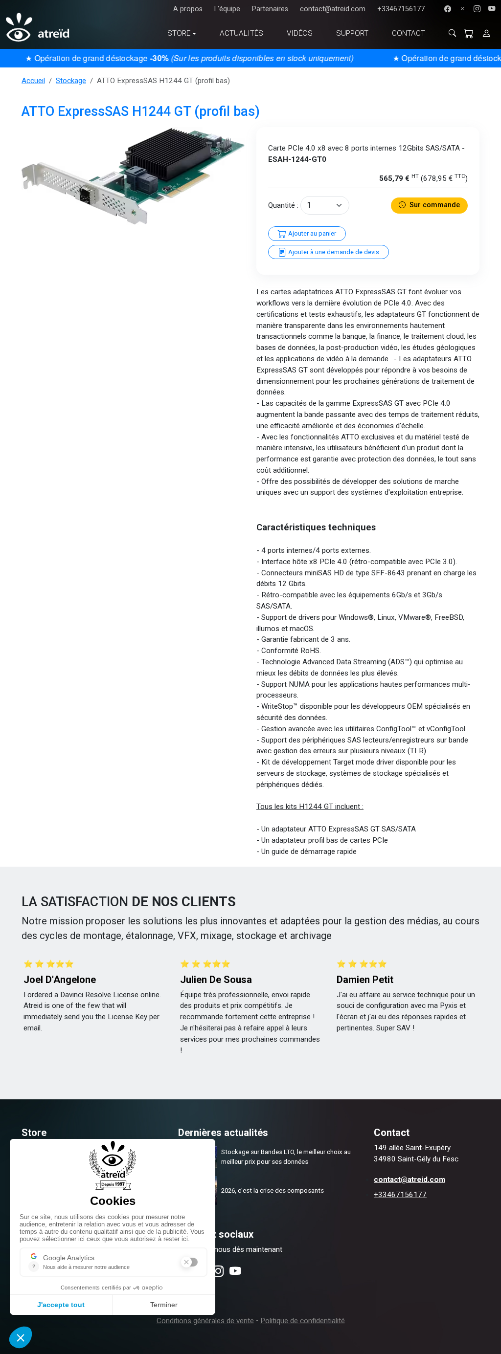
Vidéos (300, 33)
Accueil (33, 80)
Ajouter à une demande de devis (333, 252)
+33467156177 (401, 9)
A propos (188, 9)
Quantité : (283, 205)
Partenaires (270, 9)
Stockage (71, 80)
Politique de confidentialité (302, 1320)
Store (178, 33)
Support (352, 33)
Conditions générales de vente (205, 1320)
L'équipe (227, 9)
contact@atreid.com (332, 9)
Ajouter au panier (311, 233)
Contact (408, 33)
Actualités (241, 33)
